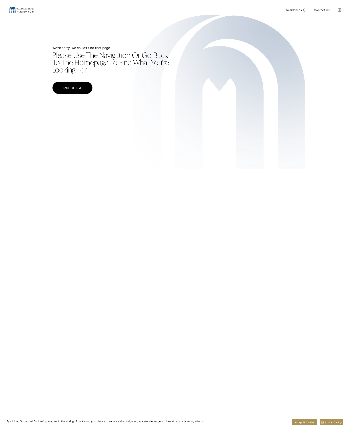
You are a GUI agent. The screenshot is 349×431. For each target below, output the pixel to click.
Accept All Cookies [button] (304, 422)
